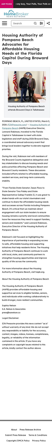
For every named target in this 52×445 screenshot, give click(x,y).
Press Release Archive (30, 429)
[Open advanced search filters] (41, 23)
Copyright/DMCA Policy (18, 440)
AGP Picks (7, 4)
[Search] (35, 23)
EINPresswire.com (17, 124)
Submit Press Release (15, 435)
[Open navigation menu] (4, 23)
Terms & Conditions (38, 435)
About (14, 429)
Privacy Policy (39, 440)
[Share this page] (48, 23)
